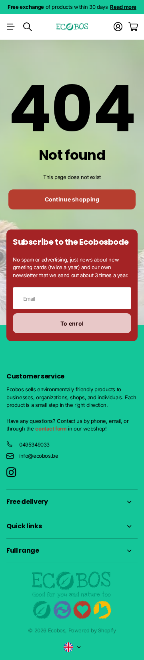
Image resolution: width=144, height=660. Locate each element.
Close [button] (72, 501)
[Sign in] (118, 27)
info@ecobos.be (38, 456)
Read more (123, 7)
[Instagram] (11, 473)
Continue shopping (72, 199)
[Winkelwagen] (133, 27)
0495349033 (34, 444)
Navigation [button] (10, 27)
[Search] (27, 27)
